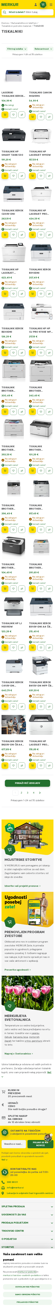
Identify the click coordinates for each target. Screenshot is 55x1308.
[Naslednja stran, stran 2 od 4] (40, 793)
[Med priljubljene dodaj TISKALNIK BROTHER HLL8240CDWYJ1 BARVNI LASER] (40, 588)
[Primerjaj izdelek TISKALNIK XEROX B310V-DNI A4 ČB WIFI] (49, 647)
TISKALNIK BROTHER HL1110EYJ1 (36, 450)
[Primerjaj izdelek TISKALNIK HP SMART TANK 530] (21, 176)
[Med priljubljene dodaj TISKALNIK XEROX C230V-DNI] (13, 235)
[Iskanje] (5, 12)
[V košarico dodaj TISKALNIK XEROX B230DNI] (5, 353)
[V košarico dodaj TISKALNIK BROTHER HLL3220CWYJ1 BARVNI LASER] (5, 412)
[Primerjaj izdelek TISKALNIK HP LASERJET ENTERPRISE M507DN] (21, 294)
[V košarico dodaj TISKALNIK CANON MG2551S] (32, 117)
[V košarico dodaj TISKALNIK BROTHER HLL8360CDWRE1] (32, 529)
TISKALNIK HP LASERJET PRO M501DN (38, 214)
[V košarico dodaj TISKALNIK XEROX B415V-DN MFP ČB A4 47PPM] (32, 706)
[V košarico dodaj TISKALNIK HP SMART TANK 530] (5, 176)
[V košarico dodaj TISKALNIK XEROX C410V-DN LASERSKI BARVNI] (5, 706)
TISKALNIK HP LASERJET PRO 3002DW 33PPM (39, 744)
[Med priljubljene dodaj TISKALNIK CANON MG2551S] (40, 117)
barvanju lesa (20, 1037)
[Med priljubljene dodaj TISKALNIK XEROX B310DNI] (40, 294)
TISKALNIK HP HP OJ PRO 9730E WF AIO (40, 332)
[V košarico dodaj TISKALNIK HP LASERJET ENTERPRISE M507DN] (5, 294)
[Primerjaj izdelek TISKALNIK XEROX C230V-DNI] (21, 235)
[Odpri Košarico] (43, 5)
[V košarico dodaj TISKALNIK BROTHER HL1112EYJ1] (5, 588)
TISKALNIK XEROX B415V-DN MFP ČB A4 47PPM (40, 685)
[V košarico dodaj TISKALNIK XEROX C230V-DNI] (5, 235)
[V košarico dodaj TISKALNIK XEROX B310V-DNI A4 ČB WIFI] (32, 647)
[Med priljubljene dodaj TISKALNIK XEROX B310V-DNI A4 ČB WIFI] (40, 647)
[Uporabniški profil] (35, 5)
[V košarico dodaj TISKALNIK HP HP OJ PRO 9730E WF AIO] (32, 353)
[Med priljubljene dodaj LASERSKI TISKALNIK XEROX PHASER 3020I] (13, 114)
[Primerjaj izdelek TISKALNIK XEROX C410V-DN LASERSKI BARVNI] (21, 706)
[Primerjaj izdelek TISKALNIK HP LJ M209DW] (21, 647)
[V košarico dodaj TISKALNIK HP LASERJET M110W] (32, 176)
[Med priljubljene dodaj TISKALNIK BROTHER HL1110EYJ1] (40, 470)
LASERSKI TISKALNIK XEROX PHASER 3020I (12, 96)
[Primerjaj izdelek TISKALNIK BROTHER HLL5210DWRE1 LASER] (49, 412)
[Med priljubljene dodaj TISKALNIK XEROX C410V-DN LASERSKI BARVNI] (13, 706)
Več (4, 1160)
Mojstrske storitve (23, 860)
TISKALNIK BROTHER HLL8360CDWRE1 (39, 509)
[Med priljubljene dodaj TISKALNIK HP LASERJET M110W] (40, 176)
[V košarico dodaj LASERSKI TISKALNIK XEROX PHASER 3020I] (5, 114)
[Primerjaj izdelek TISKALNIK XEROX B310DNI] (49, 294)
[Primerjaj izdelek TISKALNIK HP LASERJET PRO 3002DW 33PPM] (49, 765)
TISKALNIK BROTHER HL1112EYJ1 (8, 568)
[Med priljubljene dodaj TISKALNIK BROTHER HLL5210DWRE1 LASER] (40, 412)
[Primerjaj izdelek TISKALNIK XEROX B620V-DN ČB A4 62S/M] (21, 765)
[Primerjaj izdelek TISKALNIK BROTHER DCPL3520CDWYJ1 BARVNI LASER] (21, 529)
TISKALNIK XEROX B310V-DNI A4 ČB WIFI (40, 627)
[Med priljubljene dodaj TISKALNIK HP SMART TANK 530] (13, 176)
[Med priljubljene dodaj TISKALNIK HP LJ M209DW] (13, 647)
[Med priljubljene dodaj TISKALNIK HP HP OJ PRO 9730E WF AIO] (40, 353)
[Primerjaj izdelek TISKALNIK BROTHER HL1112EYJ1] (21, 588)
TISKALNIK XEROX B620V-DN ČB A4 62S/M (12, 744)
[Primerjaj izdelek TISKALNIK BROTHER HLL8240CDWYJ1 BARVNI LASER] (49, 588)
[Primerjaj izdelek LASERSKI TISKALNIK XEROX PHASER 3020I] (21, 114)
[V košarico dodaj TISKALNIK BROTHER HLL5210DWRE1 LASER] (32, 412)
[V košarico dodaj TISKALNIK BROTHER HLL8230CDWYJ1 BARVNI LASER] (5, 470)
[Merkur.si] (10, 4)
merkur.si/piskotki (27, 1272)
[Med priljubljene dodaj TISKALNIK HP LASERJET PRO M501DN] (40, 235)
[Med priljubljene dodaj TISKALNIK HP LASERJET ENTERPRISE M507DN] (13, 294)
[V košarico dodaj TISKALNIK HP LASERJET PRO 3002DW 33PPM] (32, 765)
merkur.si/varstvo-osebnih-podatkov (22, 1275)
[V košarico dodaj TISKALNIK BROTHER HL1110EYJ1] (32, 470)
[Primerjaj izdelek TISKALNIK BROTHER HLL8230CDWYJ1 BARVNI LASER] (21, 470)
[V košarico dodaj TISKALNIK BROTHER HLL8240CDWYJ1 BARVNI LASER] (32, 588)
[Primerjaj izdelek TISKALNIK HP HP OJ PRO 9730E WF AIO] (49, 353)
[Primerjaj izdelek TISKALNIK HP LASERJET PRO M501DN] (49, 235)
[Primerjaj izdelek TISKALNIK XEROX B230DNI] (21, 353)
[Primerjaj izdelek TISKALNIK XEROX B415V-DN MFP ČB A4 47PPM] (49, 706)
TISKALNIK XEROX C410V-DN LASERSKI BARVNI (12, 685)
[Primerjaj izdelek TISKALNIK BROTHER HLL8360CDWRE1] (49, 529)
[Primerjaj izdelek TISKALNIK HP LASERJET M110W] (49, 176)
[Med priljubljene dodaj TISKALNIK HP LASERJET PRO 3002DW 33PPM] (40, 765)
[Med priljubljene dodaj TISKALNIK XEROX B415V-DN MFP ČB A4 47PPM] (40, 706)
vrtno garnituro (33, 1041)
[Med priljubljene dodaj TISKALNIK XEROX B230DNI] (13, 353)
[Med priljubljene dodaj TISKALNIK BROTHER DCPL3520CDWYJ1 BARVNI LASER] (13, 529)
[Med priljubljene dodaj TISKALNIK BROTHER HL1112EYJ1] (13, 588)
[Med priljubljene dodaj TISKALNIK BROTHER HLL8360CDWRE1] (40, 529)
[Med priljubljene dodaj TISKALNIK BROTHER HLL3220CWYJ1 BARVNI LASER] (13, 412)
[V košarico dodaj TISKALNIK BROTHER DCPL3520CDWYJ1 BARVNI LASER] (5, 529)
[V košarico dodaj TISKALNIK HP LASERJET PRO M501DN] (32, 235)
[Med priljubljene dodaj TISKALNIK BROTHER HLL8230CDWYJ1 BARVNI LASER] (13, 470)
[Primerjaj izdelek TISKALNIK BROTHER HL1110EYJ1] (49, 470)
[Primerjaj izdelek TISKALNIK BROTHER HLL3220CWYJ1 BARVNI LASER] (21, 412)
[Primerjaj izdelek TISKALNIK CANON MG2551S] (49, 117)
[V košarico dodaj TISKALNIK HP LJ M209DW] (5, 647)
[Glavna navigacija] (51, 5)
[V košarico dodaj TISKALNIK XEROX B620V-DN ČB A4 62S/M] (5, 765)
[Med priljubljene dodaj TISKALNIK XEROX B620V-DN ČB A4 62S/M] (13, 765)
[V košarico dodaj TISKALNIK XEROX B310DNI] (32, 294)
